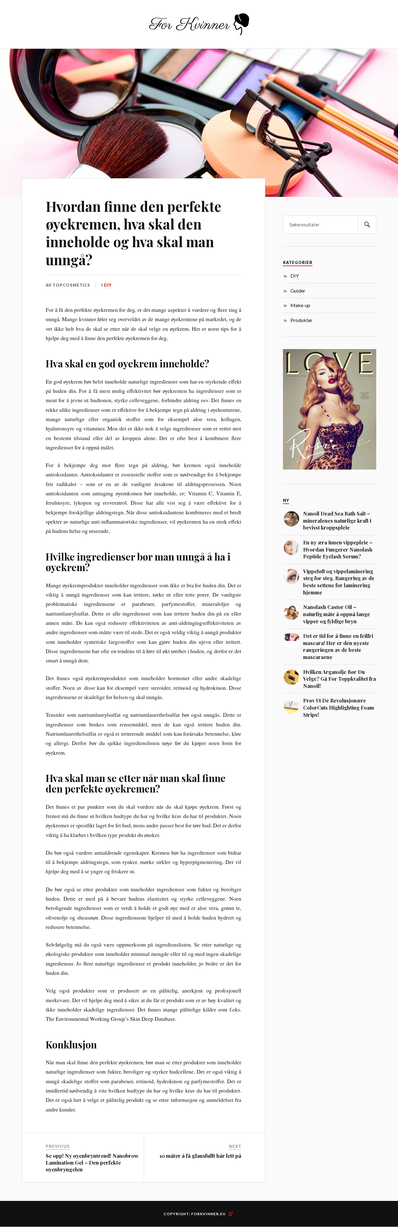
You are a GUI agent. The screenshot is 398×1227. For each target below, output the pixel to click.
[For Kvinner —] (199, 23)
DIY (108, 285)
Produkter (301, 320)
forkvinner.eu (208, 1213)
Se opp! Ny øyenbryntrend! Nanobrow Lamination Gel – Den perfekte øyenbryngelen (92, 1162)
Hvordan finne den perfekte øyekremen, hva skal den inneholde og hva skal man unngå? (133, 233)
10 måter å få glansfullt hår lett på (200, 1155)
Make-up (300, 305)
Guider (297, 290)
